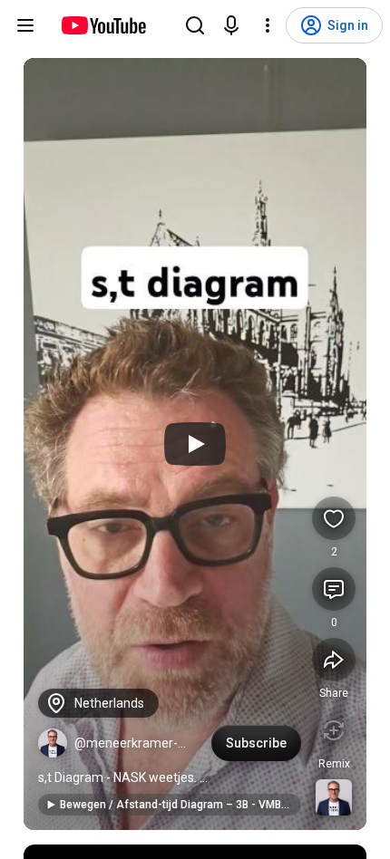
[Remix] (334, 730)
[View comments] (334, 589)
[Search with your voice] (231, 25)
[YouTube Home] (103, 25)
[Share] (334, 659)
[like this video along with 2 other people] (334, 518)
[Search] (195, 25)
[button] (52, 743)
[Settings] (267, 25)
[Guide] (25, 25)
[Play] (195, 444)
